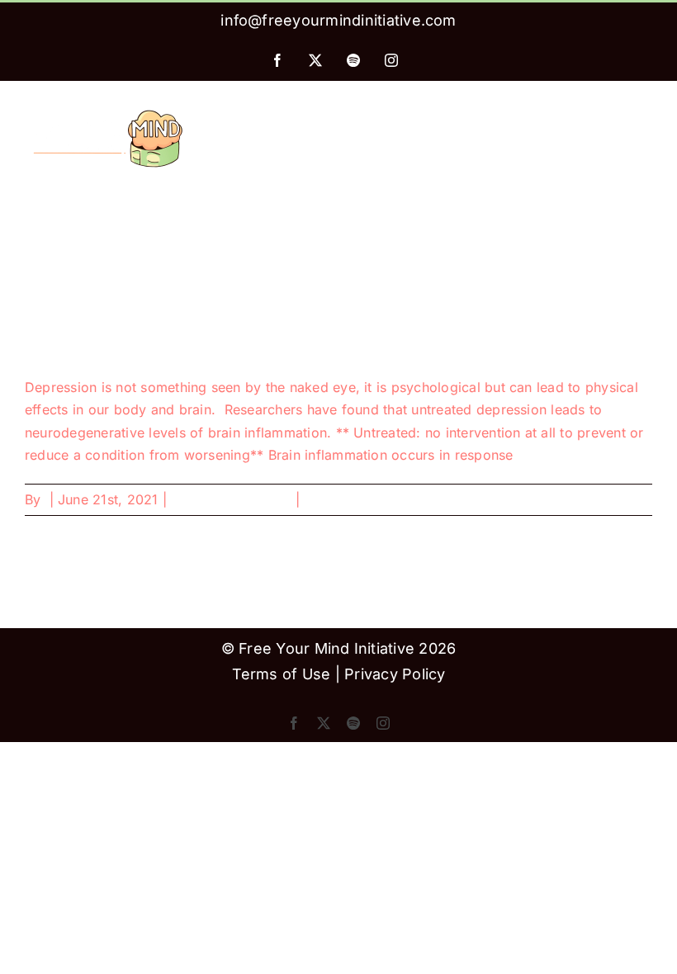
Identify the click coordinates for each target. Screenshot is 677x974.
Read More (617, 499)
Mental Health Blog (231, 499)
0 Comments (344, 499)
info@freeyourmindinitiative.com (338, 20)
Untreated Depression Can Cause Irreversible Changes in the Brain (258, 346)
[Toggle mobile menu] (643, 112)
